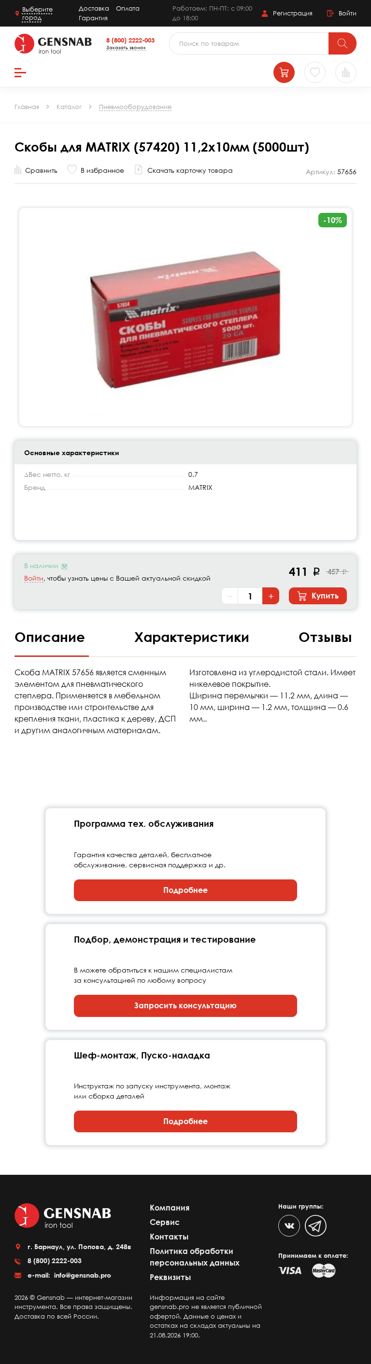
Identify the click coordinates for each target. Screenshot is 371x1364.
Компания (169, 1207)
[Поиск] (342, 43)
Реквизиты (170, 1277)
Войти (33, 578)
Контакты (169, 1236)
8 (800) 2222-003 (130, 40)
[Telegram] (316, 1226)
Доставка (94, 8)
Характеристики (193, 636)
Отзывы (325, 636)
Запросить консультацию (185, 1005)
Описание (51, 636)
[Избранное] (315, 72)
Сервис (165, 1222)
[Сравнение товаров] (346, 72)
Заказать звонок (126, 47)
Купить (324, 595)
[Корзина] (284, 72)
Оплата (128, 8)
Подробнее (185, 890)
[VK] (289, 1226)
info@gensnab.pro (81, 1275)
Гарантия (93, 18)
